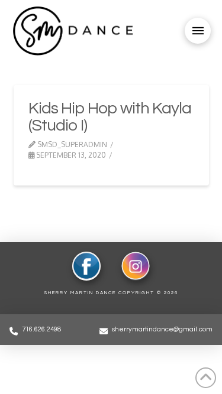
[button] (198, 31)
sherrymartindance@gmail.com (162, 329)
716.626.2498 (41, 329)
